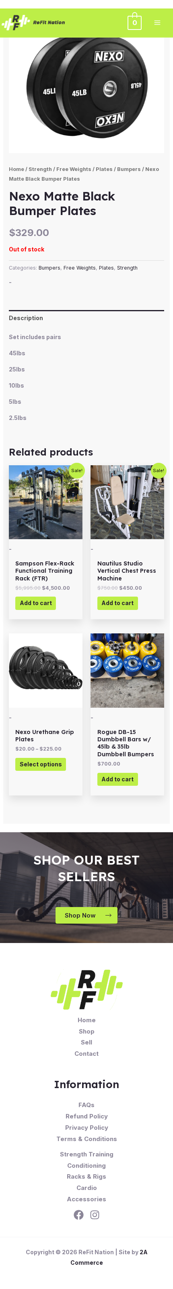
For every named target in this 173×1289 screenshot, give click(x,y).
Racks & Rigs (86, 1176)
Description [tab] (26, 317)
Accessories (86, 1199)
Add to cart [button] (36, 602)
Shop (87, 1031)
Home (16, 169)
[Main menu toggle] (157, 22)
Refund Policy (87, 1116)
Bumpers (129, 169)
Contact (86, 1053)
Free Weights (73, 169)
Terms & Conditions (86, 1139)
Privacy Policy (86, 1127)
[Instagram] (95, 1215)
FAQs (86, 1105)
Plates (104, 169)
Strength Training (86, 1154)
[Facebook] (79, 1215)
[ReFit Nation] (34, 23)
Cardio (86, 1188)
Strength (40, 169)
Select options (41, 764)
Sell (86, 1042)
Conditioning (86, 1165)
